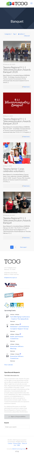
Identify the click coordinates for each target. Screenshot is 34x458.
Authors (22, 34)
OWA (18, 445)
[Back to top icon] (30, 454)
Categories (8, 34)
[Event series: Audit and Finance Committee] (20, 334)
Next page (23, 247)
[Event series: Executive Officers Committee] (20, 354)
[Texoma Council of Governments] (17, 4)
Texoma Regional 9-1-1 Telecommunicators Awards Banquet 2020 (17, 69)
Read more (26, 87)
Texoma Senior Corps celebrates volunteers (13, 169)
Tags (14, 34)
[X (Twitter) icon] (18, 451)
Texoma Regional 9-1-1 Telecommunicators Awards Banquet (17, 220)
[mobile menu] (31, 3)
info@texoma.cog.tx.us (10, 277)
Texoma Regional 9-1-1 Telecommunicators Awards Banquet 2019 (17, 121)
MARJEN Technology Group (19, 448)
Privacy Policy (17, 443)
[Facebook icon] (16, 451)
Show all (27, 36)
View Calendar (8, 364)
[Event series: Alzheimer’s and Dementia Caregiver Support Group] (20, 324)
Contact (10, 443)
